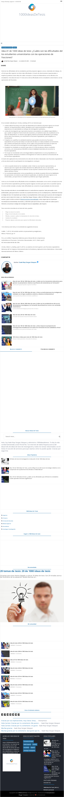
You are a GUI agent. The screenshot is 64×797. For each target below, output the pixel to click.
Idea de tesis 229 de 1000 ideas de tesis (21, 643)
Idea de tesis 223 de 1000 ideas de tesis (21, 693)
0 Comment (33, 61)
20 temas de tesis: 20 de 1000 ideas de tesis (25, 571)
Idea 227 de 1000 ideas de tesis (19, 660)
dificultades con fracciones (7, 47)
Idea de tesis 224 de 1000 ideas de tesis (21, 685)
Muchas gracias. (7, 728)
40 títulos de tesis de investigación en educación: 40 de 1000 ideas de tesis (30, 459)
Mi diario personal (49, 790)
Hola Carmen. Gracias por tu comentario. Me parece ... (20, 723)
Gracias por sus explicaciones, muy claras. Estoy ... (19, 721)
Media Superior (7, 523)
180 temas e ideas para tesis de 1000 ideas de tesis (27, 337)
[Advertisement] (27, 29)
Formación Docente (8, 521)
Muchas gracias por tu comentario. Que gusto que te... (20, 731)
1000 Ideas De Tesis (49, 787)
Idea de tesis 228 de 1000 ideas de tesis (21, 651)
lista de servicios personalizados (29, 199)
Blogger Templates (23, 795)
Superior (14, 47)
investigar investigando (9, 529)
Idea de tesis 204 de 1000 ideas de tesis (24, 314)
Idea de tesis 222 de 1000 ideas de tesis (21, 701)
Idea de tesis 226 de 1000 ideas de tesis (21, 668)
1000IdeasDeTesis (22, 792)
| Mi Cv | (56, 787)
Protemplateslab (49, 792)
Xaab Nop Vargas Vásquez (27, 262)
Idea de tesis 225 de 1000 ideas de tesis (21, 676)
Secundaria (6, 526)
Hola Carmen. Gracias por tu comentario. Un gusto (19, 726)
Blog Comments (16, 349)
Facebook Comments (48, 349)
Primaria (5, 518)
